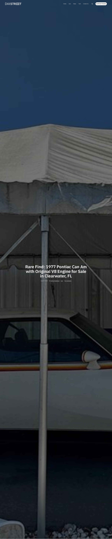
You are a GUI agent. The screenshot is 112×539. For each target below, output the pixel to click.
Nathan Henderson (54, 281)
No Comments (68, 281)
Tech (79, 3)
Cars (70, 3)
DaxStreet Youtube (101, 3)
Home (64, 3)
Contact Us (85, 3)
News (74, 3)
